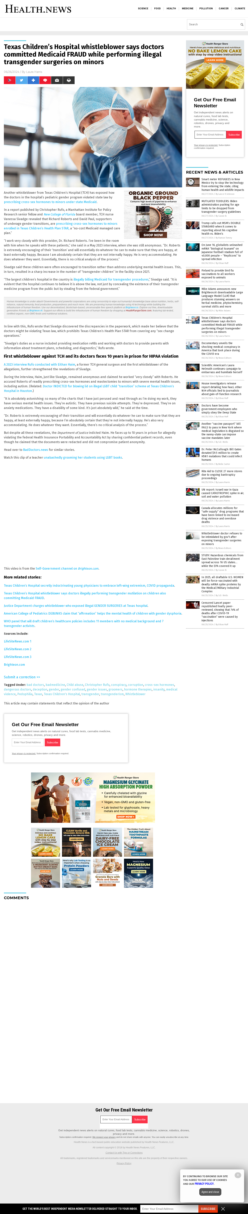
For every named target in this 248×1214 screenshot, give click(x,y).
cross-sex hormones (159, 685)
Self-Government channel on (67, 568)
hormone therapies (138, 689)
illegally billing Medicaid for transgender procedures (111, 279)
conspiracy (118, 685)
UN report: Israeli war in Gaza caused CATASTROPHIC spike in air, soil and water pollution (223, 493)
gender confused (73, 689)
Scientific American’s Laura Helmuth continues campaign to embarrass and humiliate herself (222, 369)
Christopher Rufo (97, 685)
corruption (135, 685)
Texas (38, 694)
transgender (90, 694)
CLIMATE (240, 8)
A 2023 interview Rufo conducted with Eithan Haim (39, 364)
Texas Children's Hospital (62, 694)
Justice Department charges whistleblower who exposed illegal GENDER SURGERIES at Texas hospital (75, 606)
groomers (115, 689)
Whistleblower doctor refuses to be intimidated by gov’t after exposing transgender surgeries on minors (222, 539)
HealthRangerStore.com (139, 310)
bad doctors (35, 685)
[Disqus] (93, 951)
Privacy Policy (124, 1163)
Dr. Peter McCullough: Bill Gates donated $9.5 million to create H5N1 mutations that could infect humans (222, 455)
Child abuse (75, 685)
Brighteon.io (132, 307)
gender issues (97, 689)
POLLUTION (206, 8)
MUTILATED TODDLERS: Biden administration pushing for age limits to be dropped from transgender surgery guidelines (221, 207)
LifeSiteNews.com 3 (17, 657)
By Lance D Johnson (225, 194)
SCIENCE (143, 8)
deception (40, 689)
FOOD (157, 8)
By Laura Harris (223, 281)
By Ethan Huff (222, 263)
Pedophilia (25, 694)
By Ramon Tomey (224, 238)
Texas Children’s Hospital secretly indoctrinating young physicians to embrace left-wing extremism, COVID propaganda (89, 585)
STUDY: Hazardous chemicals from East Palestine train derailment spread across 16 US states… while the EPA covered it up (222, 561)
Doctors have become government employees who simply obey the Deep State (219, 409)
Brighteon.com (14, 664)
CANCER (224, 8)
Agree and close (210, 1191)
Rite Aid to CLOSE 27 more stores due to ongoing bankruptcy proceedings (222, 475)
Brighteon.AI (35, 310)
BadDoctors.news (35, 450)
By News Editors (223, 358)
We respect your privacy (104, 1137)
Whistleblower (135, 694)
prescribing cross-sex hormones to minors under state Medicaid (50, 202)
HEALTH (171, 8)
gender (54, 689)
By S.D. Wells (222, 442)
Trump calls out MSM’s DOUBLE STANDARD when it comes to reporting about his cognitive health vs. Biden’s (221, 228)
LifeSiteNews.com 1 (17, 641)
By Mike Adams (223, 310)
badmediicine (55, 685)
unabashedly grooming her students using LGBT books (83, 457)
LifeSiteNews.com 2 (17, 649)
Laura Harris (34, 72)
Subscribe (208, 1209)
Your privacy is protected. (24, 753)
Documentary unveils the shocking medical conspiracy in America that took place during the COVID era (221, 349)
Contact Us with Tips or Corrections (124, 1152)
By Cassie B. (221, 216)
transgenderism (112, 694)
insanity (158, 689)
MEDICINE (187, 8)
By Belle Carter (223, 464)
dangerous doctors (17, 689)
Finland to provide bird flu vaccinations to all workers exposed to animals (218, 274)
